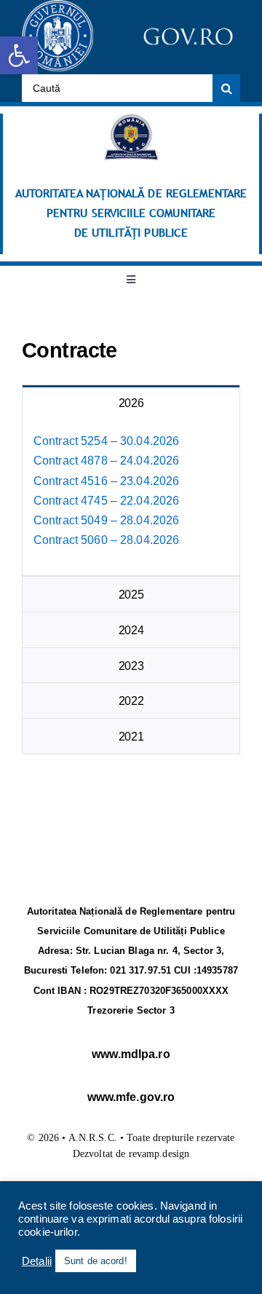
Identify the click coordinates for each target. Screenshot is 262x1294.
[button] (19, 55)
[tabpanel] (131, 498)
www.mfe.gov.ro (131, 1097)
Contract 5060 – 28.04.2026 (106, 540)
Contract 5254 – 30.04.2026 (106, 441)
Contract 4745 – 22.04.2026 (106, 500)
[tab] (131, 402)
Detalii (37, 1261)
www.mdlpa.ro (131, 1054)
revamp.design (159, 1153)
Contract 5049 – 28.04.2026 (106, 520)
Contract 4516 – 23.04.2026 (106, 481)
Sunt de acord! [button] (95, 1260)
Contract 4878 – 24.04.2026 (106, 460)
